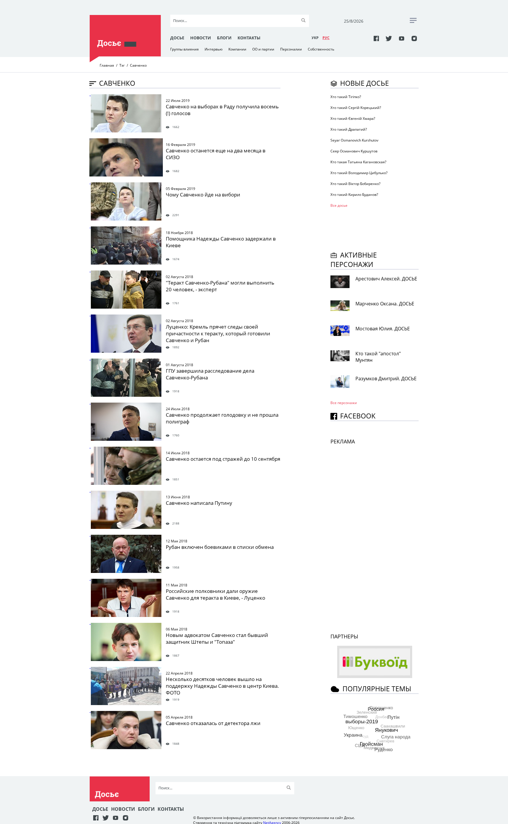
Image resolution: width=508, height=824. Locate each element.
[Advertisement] (377, 228)
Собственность (321, 49)
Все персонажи (343, 402)
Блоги (224, 38)
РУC (326, 37)
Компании (237, 49)
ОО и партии (263, 49)
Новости (200, 38)
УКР (315, 37)
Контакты (249, 38)
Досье (177, 38)
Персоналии (291, 49)
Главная (107, 65)
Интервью (214, 49)
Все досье (338, 205)
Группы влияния (184, 49)
